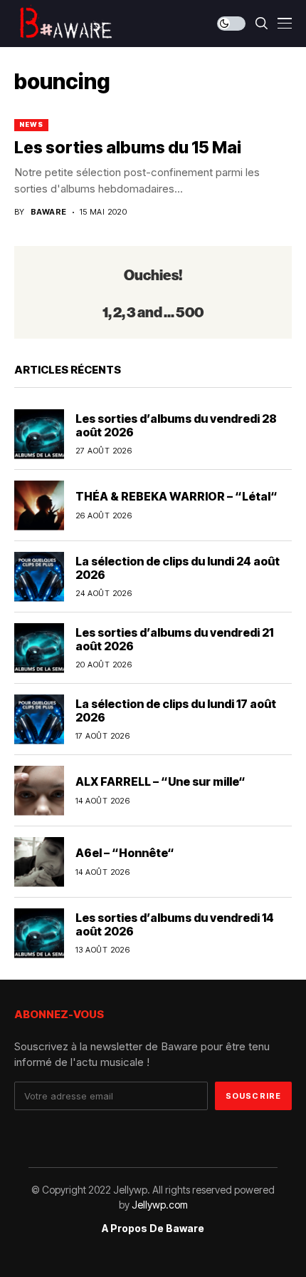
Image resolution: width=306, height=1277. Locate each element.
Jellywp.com (160, 1205)
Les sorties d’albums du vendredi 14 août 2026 (174, 924)
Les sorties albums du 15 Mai (127, 148)
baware (49, 212)
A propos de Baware (153, 1228)
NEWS (31, 124)
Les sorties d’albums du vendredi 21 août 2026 (174, 639)
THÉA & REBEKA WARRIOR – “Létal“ (176, 496)
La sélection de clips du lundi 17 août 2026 (175, 710)
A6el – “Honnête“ (124, 853)
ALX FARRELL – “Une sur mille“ (160, 781)
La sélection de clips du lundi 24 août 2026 (177, 568)
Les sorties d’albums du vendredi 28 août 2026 (176, 425)
